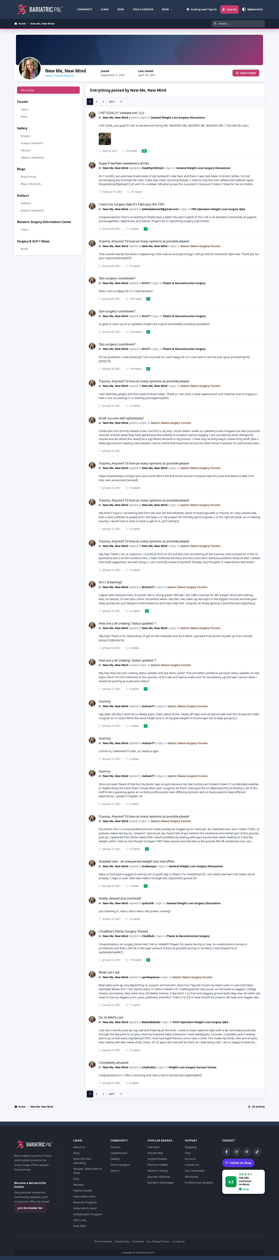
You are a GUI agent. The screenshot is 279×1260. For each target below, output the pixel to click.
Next (112, 101)
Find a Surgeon (120, 1165)
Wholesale (191, 1176)
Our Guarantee (194, 1170)
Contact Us (192, 1165)
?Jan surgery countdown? (117, 278)
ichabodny (149, 1067)
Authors (26, 203)
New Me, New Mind (115, 117)
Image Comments (32, 143)
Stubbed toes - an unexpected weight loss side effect (137, 861)
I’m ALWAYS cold (111, 1017)
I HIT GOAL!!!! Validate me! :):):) (121, 113)
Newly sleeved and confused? (120, 898)
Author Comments (32, 210)
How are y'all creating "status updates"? (127, 623)
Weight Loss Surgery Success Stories (192, 1067)
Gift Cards (79, 1220)
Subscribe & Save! (84, 1208)
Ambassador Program (87, 1214)
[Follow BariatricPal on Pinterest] (247, 1152)
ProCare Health (158, 1165)
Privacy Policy (122, 1241)
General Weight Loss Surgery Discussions (178, 117)
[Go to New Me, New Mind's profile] (92, 115)
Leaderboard (118, 1153)
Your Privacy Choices (158, 1241)
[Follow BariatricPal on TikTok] (257, 1152)
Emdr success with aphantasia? (121, 418)
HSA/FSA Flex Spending (82, 1161)
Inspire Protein (157, 1159)
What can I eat (109, 972)
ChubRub (148, 936)
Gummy (105, 701)
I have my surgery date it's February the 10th (131, 204)
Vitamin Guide (82, 1190)
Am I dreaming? (110, 582)
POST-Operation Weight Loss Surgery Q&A (200, 1022)
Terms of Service (103, 1241)
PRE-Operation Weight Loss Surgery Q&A (218, 209)
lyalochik (148, 903)
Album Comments (32, 157)
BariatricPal (155, 1153)
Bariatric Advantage (160, 1182)
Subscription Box (84, 1196)
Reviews (78, 1184)
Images (25, 135)
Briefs (24, 249)
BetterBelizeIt (151, 1022)
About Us (79, 1147)
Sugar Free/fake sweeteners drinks (124, 163)
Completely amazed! (114, 1062)
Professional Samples (199, 1182)
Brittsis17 (148, 587)
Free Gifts (79, 1226)
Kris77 (146, 283)
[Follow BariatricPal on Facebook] (226, 1152)
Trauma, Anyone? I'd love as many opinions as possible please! (144, 241)
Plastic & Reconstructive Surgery (184, 283)
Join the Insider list (29, 1208)
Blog (76, 1153)
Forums (115, 1147)
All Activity (27, 90)
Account (190, 1159)
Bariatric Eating (158, 1170)
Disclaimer (138, 1241)
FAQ (76, 1179)
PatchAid (153, 1147)
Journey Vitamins (159, 1176)
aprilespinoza (150, 977)
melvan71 (148, 706)
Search (114, 1170)
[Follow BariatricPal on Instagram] (236, 1152)
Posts (24, 116)
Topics (25, 109)
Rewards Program (85, 1202)
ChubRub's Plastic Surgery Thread (123, 931)
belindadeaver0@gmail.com (160, 209)
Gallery (115, 1159)
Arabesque (149, 866)
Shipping (190, 1147)
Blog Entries (28, 176)
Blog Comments (31, 184)
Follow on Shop (240, 1163)
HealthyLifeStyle (152, 168)
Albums (26, 150)
